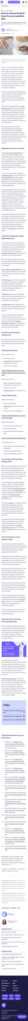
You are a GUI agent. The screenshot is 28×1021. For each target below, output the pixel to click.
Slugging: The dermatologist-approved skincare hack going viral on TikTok (13, 957)
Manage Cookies (5, 1018)
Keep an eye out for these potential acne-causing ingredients (13, 942)
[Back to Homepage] (2, 2)
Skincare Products (8, 10)
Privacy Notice (4, 1013)
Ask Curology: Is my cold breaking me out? (12, 954)
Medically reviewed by (12, 921)
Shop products (5, 983)
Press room (16, 988)
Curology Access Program (6, 1017)
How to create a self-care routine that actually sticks (13, 965)
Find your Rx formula (14, 2)
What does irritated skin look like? (10, 946)
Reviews (4, 990)
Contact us (15, 990)
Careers (15, 985)
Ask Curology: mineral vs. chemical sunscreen (13, 935)
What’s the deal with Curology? (9, 932)
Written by (10, 913)
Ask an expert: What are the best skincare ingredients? (12, 938)
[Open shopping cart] (23, 2)
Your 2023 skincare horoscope (9, 968)
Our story (4, 988)
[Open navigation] (26, 2)
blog (2, 10)
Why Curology (5, 985)
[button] (14, 6)
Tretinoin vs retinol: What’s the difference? (12, 961)
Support (15, 981)
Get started (4, 981)
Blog (14, 983)
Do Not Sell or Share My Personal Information (10, 1015)
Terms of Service (5, 1011)
